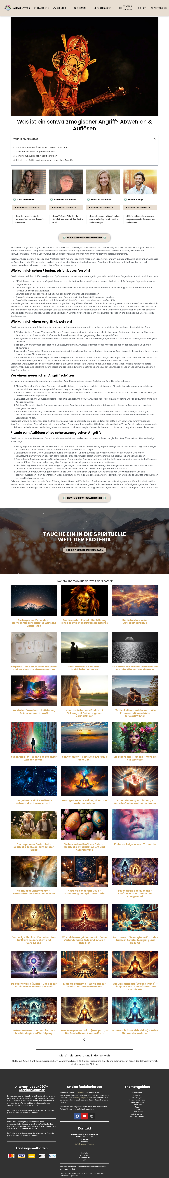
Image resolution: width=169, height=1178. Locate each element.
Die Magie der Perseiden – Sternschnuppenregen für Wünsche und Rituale (33, 622)
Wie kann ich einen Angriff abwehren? (35, 151)
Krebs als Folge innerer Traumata (135, 844)
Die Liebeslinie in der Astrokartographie (135, 621)
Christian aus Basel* (65, 199)
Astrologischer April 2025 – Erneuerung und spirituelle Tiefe (84, 892)
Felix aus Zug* (135, 199)
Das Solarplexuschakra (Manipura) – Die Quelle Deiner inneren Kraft (84, 1032)
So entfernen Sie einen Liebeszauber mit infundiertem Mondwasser (135, 668)
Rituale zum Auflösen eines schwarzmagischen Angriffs (44, 160)
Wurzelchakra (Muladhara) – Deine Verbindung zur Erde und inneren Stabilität (84, 940)
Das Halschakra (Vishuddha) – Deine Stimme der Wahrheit (135, 1032)
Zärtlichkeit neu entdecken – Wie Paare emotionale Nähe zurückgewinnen (135, 713)
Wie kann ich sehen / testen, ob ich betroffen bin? (41, 147)
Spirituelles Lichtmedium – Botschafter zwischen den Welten (34, 892)
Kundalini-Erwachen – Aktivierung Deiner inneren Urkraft (34, 712)
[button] (155, 139)
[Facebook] (77, 1116)
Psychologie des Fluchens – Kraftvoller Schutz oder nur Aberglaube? (135, 893)
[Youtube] (84, 1116)
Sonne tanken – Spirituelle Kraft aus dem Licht (84, 758)
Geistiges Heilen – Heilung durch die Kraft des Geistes (84, 802)
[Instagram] (91, 1116)
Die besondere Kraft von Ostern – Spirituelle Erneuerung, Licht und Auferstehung (84, 847)
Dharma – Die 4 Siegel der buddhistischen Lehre (84, 668)
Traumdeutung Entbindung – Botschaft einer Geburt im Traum (135, 802)
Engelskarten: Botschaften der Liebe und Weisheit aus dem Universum (34, 668)
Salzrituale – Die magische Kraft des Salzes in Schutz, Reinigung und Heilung (135, 940)
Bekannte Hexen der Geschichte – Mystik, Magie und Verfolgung (34, 1032)
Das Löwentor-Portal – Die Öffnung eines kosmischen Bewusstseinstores (84, 621)
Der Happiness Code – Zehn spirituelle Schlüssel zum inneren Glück (33, 847)
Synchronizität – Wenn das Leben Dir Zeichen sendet (34, 758)
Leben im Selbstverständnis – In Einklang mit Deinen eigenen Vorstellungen (84, 713)
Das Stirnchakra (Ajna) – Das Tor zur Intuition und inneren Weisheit (34, 985)
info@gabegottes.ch (84, 1144)
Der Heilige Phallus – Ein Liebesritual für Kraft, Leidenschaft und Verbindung (34, 940)
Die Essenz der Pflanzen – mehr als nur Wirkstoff (135, 758)
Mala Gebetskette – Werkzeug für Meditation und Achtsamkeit (84, 985)
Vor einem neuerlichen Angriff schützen (36, 155)
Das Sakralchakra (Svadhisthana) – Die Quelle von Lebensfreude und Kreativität (135, 986)
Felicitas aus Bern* (101, 199)
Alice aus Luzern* (26, 199)
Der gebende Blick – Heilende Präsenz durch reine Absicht (34, 802)
